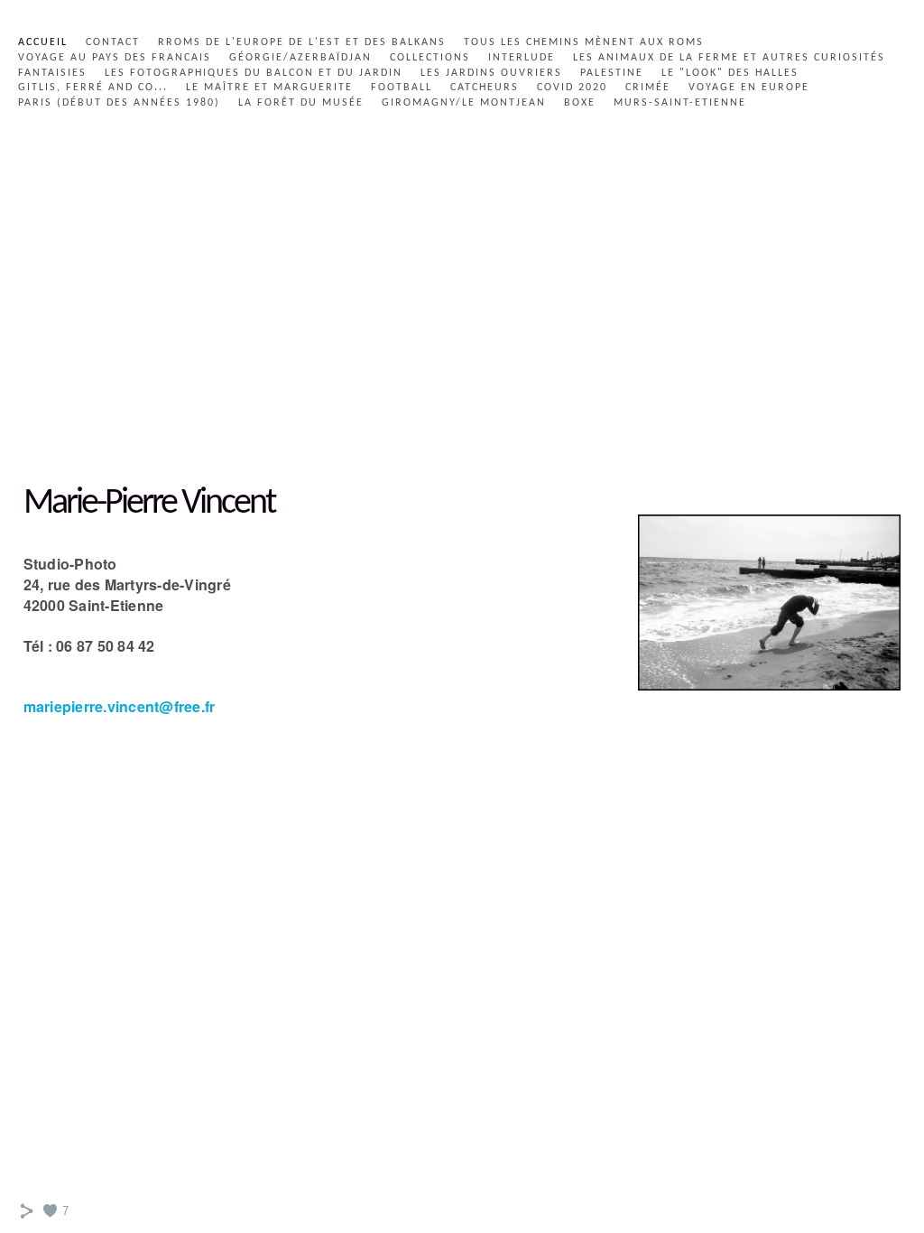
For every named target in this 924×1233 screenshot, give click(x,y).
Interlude (521, 57)
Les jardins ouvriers (491, 73)
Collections (430, 57)
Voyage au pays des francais (114, 57)
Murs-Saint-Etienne (680, 102)
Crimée (647, 87)
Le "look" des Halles (730, 73)
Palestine (611, 73)
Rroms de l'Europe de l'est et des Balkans (302, 42)
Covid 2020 (572, 87)
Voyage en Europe (748, 87)
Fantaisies (52, 73)
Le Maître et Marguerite (269, 87)
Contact (113, 42)
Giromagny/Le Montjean (464, 102)
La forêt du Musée (301, 102)
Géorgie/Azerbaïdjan (300, 57)
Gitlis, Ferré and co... (93, 87)
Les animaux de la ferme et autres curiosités (729, 57)
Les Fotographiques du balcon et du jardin (253, 73)
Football (401, 87)
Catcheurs (484, 87)
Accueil (43, 42)
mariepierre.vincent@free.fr (119, 706)
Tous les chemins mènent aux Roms (584, 42)
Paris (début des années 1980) (119, 102)
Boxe (580, 102)
